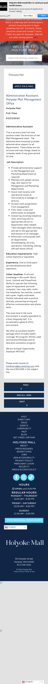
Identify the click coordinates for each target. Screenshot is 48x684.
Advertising (24, 451)
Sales (24, 422)
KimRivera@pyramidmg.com (20, 366)
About (24, 445)
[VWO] (8, 16)
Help (24, 431)
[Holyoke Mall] (24, 542)
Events (24, 425)
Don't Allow (28, 16)
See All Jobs (24, 395)
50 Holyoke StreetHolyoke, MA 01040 (24, 560)
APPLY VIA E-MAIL (24, 86)
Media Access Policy (24, 469)
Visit (24, 416)
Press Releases (24, 448)
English (12, 527)
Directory (24, 419)
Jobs (24, 454)
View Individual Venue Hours (24, 520)
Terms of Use (29, 571)
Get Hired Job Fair (24, 437)
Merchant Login (24, 463)
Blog (24, 434)
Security (24, 466)
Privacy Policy (24, 460)
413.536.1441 (24, 564)
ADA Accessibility (24, 457)
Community (24, 428)
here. (35, 37)
